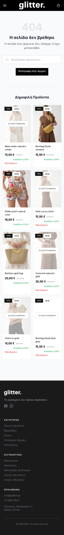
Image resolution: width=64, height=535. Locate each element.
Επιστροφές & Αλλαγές (17, 470)
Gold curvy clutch (44, 211)
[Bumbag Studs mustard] (47, 123)
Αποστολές (10, 465)
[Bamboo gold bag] (17, 250)
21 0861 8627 (12, 500)
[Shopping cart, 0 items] (58, 5)
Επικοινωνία (11, 460)
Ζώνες (8, 435)
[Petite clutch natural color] (17, 188)
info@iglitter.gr (12, 495)
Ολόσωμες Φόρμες (15, 440)
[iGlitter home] (31, 5)
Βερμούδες (10, 430)
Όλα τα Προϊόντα (14, 425)
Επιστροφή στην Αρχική (32, 71)
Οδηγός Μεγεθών (14, 479)
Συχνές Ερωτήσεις (15, 474)
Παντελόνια (11, 444)
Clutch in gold (12, 338)
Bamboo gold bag (14, 273)
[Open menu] (4, 5)
